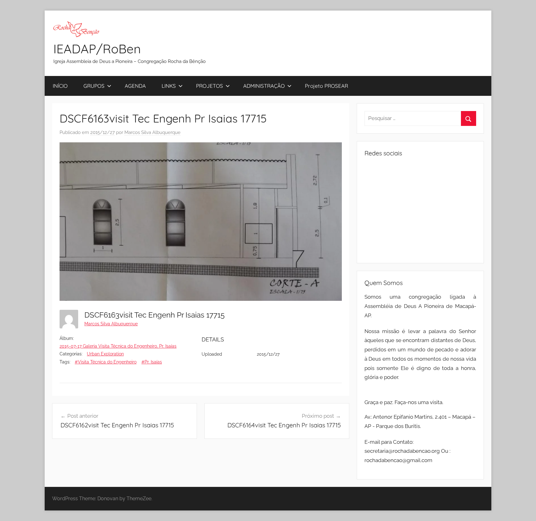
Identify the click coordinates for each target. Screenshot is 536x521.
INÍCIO (60, 85)
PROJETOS (209, 85)
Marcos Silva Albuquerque (152, 132)
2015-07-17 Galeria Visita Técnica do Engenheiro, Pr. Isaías (118, 346)
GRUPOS (94, 85)
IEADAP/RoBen (97, 48)
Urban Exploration (105, 353)
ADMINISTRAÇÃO (264, 85)
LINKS (169, 85)
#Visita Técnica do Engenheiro (105, 361)
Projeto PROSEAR (326, 85)
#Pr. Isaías (151, 361)
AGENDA (135, 85)
